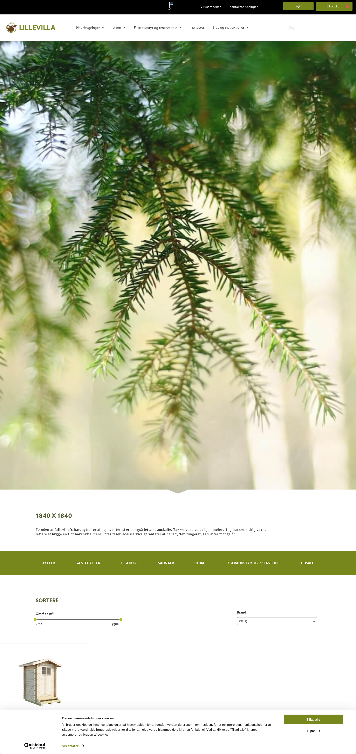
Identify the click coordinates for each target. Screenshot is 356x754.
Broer (117, 27)
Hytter (48, 563)
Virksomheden (210, 7)
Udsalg (308, 563)
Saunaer (166, 563)
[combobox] (277, 621)
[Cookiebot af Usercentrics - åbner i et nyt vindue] (35, 746)
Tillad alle (313, 719)
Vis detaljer (70, 746)
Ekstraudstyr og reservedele (253, 563)
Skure (199, 563)
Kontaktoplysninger (244, 7)
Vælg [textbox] (243, 621)
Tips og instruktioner (228, 27)
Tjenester (197, 27)
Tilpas (311, 730)
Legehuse (129, 563)
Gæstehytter (87, 563)
